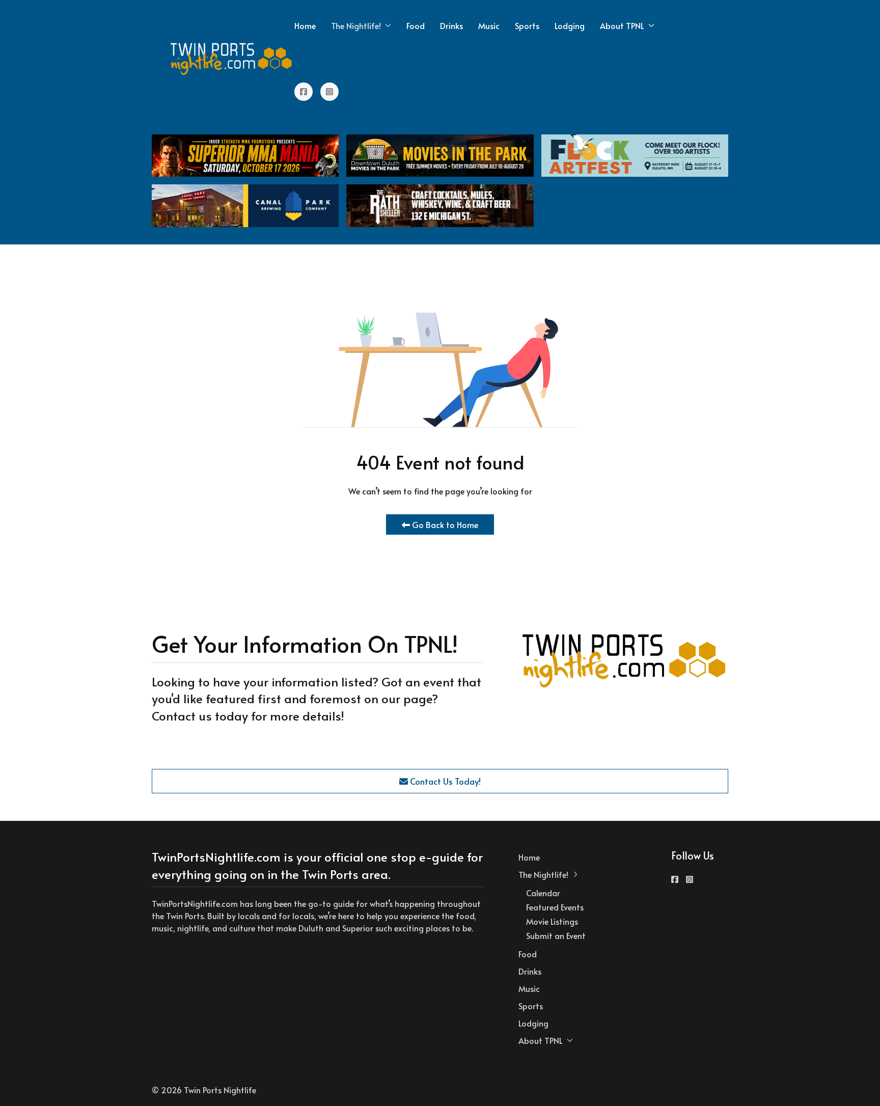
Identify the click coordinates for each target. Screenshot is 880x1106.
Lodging (570, 25)
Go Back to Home (444, 524)
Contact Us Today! (444, 781)
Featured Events (555, 907)
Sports (527, 25)
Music (489, 25)
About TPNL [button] (622, 25)
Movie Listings (552, 921)
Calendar (543, 892)
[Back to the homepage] (231, 58)
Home (305, 25)
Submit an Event (556, 935)
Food (415, 25)
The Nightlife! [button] (356, 25)
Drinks (451, 25)
